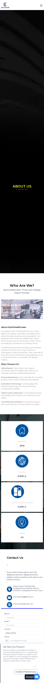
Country (7, 629)
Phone (6, 637)
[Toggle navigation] (41, 5)
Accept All (31, 677)
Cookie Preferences (26, 671)
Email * (6, 621)
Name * (7, 614)
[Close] (35, 666)
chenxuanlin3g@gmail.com (23, 597)
